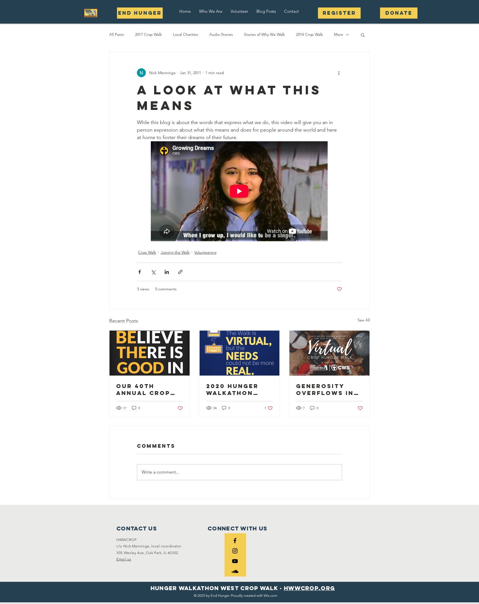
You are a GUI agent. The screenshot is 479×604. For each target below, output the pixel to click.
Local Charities (185, 34)
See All (364, 320)
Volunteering (205, 252)
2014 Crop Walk (309, 34)
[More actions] (338, 72)
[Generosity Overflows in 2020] (329, 353)
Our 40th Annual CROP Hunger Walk (143, 389)
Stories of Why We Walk (264, 34)
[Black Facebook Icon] (234, 540)
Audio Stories (221, 34)
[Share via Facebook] (139, 272)
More (338, 34)
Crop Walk (147, 252)
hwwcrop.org (309, 588)
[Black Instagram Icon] (234, 550)
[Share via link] (180, 272)
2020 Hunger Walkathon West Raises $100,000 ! (232, 389)
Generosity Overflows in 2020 (325, 389)
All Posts (116, 34)
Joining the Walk (175, 252)
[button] (210, 11)
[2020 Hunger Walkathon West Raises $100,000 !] (240, 353)
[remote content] (239, 191)
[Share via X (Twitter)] (153, 272)
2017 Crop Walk (148, 34)
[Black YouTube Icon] (234, 561)
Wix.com (270, 595)
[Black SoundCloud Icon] (234, 571)
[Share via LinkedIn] (166, 272)
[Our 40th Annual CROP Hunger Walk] (149, 353)
